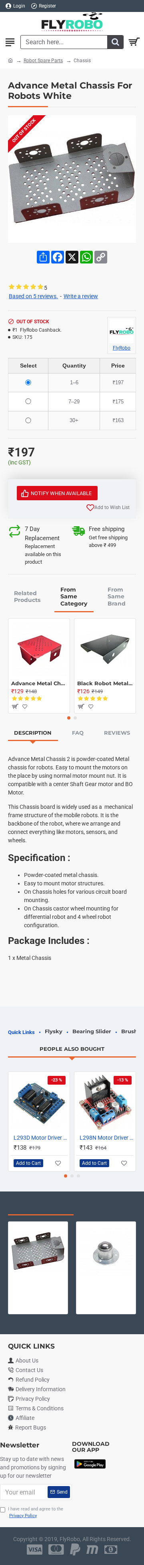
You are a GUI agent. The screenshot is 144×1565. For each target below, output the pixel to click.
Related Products (27, 597)
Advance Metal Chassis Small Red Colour (39, 683)
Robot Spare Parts (43, 60)
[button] (68, 718)
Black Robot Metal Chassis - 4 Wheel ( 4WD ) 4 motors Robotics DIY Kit (105, 683)
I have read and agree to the (35, 1512)
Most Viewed (108, 1206)
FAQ (78, 732)
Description (33, 732)
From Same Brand (117, 596)
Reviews (117, 732)
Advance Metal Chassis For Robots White (38, 1284)
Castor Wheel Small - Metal (106, 1284)
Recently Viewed (41, 1206)
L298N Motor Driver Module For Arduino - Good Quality (107, 1137)
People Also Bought (72, 1049)
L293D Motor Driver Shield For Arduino (41, 1137)
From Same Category (73, 596)
